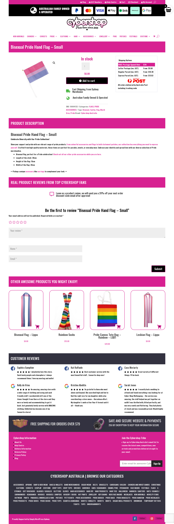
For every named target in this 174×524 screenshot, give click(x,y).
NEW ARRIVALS (18, 36)
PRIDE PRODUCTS (20, 500)
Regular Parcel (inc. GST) (128, 71)
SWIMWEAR (138, 500)
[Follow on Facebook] (135, 518)
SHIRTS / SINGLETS (88, 500)
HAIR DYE (89, 491)
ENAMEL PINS (113, 487)
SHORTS (100, 500)
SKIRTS (108, 500)
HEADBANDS (31, 494)
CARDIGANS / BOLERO (118, 484)
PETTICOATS (69, 497)
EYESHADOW (124, 487)
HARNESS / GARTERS (137, 491)
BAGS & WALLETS (55, 484)
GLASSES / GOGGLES (44, 491)
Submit (158, 269)
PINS (115, 36)
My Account (147, 2)
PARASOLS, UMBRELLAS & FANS (42, 497)
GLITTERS (57, 491)
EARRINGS (86, 487)
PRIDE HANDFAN (138, 497)
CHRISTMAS (155, 484)
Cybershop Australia (89, 113)
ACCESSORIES (88, 36)
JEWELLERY (103, 36)
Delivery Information (22, 448)
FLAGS (91, 106)
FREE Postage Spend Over (129, 64)
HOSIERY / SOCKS (69, 494)
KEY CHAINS (102, 494)
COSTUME (144, 36)
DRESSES (77, 487)
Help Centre (111, 2)
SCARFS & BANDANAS (71, 500)
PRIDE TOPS (56, 500)
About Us (17, 442)
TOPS (83, 504)
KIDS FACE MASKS (115, 494)
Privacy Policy (20, 455)
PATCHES (123, 36)
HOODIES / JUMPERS (54, 494)
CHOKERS (30, 36)
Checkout (134, 2)
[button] (54, 62)
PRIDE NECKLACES (152, 497)
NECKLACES (128, 494)
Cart (123, 2)
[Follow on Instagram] (152, 518)
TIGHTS (76, 504)
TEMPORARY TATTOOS (152, 500)
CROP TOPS (56, 487)
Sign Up (156, 463)
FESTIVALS (133, 36)
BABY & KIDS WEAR (41, 484)
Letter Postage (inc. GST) (128, 68)
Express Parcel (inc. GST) (128, 75)
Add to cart (89, 81)
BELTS (95, 484)
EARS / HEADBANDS (99, 487)
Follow (142, 518)
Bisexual (86, 109)
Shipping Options (125, 60)
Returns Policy (20, 451)
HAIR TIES (113, 491)
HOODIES (41, 494)
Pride (73, 113)
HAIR (75, 36)
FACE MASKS (135, 487)
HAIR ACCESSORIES (77, 491)
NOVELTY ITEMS (153, 494)
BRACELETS (103, 484)
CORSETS (43, 36)
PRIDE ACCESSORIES (83, 497)
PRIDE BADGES (98, 497)
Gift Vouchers (96, 2)
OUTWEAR (18, 497)
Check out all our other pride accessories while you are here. (77, 154)
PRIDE (52, 36)
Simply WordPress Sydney (39, 519)
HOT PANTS (82, 494)
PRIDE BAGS (110, 497)
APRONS (29, 484)
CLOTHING (64, 36)
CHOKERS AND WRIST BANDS (139, 484)
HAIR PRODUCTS (101, 491)
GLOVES (66, 491)
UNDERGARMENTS (94, 504)
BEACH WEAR (86, 484)
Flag (98, 109)
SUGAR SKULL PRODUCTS (122, 500)
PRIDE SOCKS (45, 500)
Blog (84, 2)
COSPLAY (38, 487)
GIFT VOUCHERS (29, 491)
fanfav (92, 109)
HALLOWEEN (123, 491)
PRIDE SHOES (33, 500)
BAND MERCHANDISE (72, 484)
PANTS (26, 497)
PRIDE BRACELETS (123, 497)
